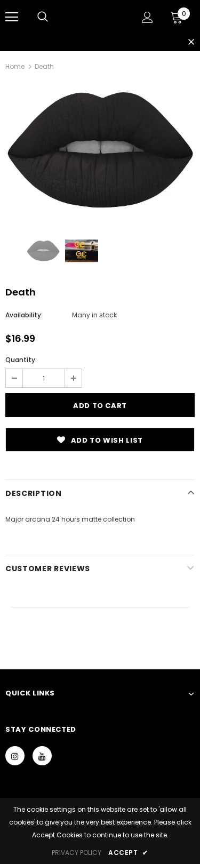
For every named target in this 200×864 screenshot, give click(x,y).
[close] (191, 42)
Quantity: (21, 359)
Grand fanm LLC (94, 17)
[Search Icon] (42, 17)
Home (15, 66)
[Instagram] (15, 755)
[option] (100, 150)
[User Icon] (147, 17)
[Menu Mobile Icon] (11, 17)
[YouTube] (42, 755)
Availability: (24, 314)
